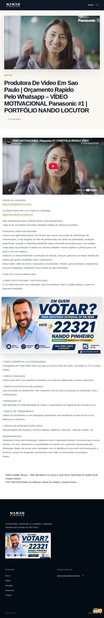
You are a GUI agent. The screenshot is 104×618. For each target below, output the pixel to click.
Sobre (8, 580)
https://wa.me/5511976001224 (18, 214)
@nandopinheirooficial (70, 576)
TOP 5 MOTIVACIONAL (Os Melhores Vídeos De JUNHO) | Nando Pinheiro (41, 482)
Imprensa (9, 590)
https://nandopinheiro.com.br (17, 204)
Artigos (8, 595)
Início (7, 576)
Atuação (9, 585)
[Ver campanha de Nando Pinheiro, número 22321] (97, 611)
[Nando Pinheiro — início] (13, 5)
